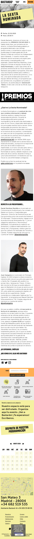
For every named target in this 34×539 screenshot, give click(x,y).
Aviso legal (28, 534)
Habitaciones (9, 519)
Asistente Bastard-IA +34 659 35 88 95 (16, 508)
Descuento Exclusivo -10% (17, 375)
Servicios (8, 521)
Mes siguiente (23, 444)
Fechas (7, 370)
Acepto (19, 534)
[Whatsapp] (10, 529)
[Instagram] (9, 362)
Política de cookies (18, 533)
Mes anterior (11, 444)
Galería (7, 523)
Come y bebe (24, 516)
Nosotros (8, 514)
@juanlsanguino (7, 303)
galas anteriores (7, 163)
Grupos (22, 514)
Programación (9, 516)
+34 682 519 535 (14, 504)
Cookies (7, 535)
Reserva (30, 2)
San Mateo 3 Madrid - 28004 (13, 499)
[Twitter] (6, 362)
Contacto (22, 521)
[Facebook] (2, 362)
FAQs (21, 519)
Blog (21, 523)
